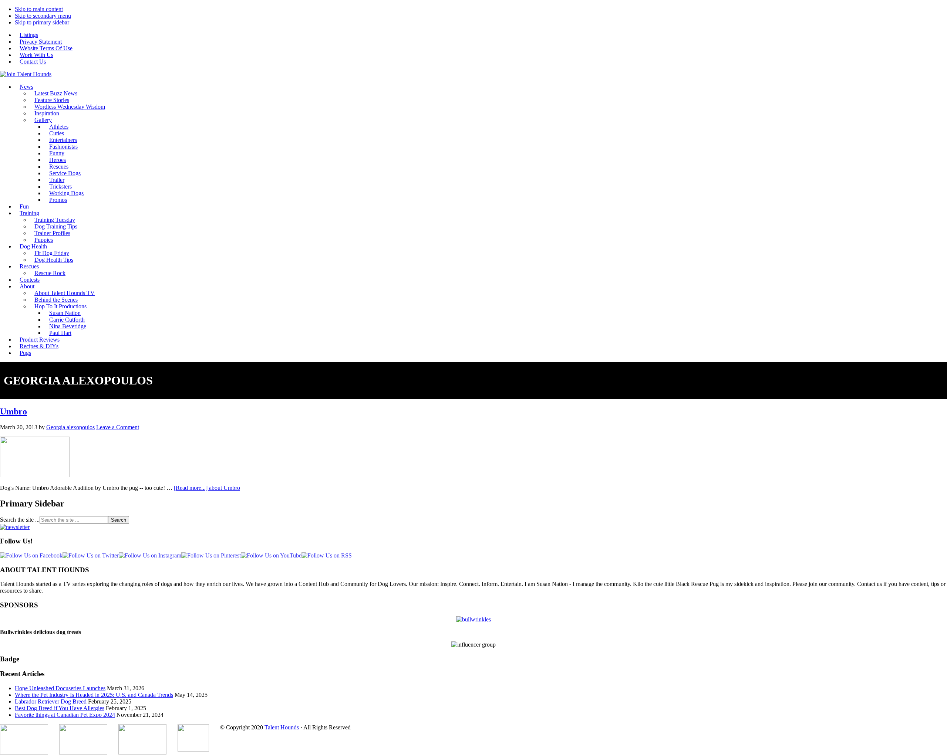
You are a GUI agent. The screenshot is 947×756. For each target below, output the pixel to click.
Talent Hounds (281, 727)
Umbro (13, 411)
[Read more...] (207, 488)
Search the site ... (20, 519)
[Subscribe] (15, 527)
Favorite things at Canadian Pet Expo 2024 (65, 715)
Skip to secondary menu (43, 16)
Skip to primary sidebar (42, 22)
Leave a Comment (117, 427)
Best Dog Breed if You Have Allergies (59, 708)
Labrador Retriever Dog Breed (51, 701)
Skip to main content (39, 9)
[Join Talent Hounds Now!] (25, 74)
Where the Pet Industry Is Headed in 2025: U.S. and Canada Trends (94, 695)
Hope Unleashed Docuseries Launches (60, 688)
